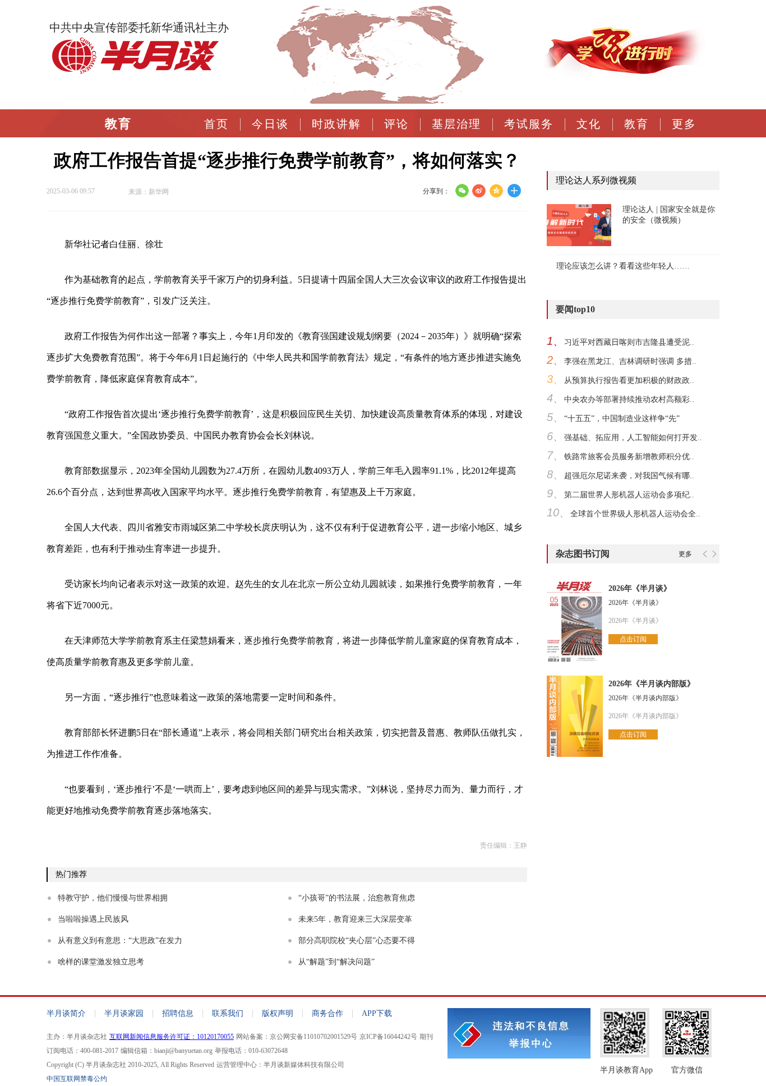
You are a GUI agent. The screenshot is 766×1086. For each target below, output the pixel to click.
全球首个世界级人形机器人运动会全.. (635, 514)
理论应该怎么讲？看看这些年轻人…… (623, 266)
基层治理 (456, 124)
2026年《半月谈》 (639, 588)
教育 (118, 124)
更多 (684, 124)
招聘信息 (177, 1013)
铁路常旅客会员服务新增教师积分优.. (629, 456)
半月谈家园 (124, 1013)
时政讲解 (336, 124)
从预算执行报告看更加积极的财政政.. (629, 380)
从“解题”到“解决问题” (336, 962)
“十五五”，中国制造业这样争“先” (622, 418)
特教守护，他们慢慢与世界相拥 (113, 898)
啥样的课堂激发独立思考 (101, 962)
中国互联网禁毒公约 (77, 1079)
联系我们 (227, 1013)
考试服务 (528, 124)
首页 (216, 124)
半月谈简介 (66, 1013)
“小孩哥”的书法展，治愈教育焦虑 (356, 898)
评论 (396, 124)
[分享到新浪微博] (479, 190)
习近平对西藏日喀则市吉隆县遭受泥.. (629, 342)
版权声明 (277, 1013)
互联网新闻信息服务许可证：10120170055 (171, 1037)
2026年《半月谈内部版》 (651, 684)
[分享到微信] (462, 190)
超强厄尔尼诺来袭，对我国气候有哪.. (629, 476)
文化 (588, 124)
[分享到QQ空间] (497, 190)
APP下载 (377, 1013)
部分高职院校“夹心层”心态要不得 (356, 940)
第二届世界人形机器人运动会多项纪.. (629, 495)
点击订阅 (633, 639)
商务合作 (327, 1013)
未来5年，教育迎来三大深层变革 (355, 919)
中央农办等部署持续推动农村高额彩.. (629, 399)
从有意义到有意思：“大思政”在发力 (120, 940)
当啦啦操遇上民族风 (93, 919)
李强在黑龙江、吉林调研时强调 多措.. (630, 361)
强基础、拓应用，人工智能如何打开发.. (633, 437)
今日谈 (270, 124)
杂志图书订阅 (583, 553)
